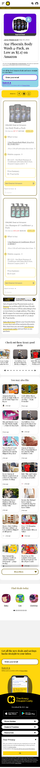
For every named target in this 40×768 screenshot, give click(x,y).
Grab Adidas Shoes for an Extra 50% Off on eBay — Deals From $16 (28, 399)
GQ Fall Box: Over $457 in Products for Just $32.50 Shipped (28, 424)
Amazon (6, 306)
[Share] (29, 93)
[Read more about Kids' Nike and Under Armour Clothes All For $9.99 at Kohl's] (29, 467)
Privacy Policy (26, 85)
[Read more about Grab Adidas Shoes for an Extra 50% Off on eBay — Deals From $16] (29, 389)
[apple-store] (11, 713)
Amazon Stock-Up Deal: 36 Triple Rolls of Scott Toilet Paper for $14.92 (11, 399)
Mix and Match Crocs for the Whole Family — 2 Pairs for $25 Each (10, 424)
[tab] (14, 610)
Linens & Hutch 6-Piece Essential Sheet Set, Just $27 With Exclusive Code (29, 451)
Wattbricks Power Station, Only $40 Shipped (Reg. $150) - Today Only (10, 503)
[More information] (35, 148)
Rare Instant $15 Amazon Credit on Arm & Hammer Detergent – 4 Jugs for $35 (9, 559)
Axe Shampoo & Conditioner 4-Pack (19, 226)
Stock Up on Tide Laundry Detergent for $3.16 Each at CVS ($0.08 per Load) (29, 559)
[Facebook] (19, 94)
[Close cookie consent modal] (35, 739)
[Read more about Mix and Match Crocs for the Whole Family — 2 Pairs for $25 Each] (11, 415)
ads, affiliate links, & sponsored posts (18, 63)
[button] (35, 721)
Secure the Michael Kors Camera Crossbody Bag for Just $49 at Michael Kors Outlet (28, 503)
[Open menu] (3, 3)
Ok (20, 753)
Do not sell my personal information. (24, 749)
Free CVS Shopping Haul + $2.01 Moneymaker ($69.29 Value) (29, 529)
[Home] (8, 3)
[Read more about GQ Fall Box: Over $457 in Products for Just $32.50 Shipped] (29, 415)
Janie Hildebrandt (11, 40)
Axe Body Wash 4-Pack (15, 128)
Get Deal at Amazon (13, 183)
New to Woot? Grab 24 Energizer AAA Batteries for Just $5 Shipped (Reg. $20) (10, 451)
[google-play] (28, 713)
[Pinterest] (24, 94)
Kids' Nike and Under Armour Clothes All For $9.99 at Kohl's (29, 476)
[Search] (32, 3)
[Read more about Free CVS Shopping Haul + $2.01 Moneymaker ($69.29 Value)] (29, 519)
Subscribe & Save (9, 322)
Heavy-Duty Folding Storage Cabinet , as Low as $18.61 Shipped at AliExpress (10, 529)
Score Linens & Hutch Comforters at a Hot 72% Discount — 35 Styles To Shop (10, 477)
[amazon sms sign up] (20, 299)
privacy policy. (12, 747)
